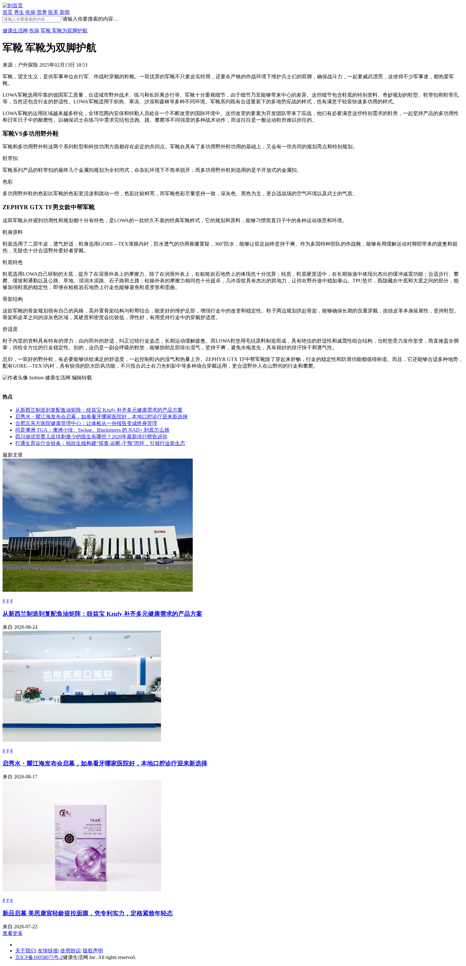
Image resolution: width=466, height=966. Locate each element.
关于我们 (25, 950)
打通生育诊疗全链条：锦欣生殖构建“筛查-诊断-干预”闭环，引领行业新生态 (100, 443)
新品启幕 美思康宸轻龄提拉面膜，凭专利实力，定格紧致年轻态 (88, 913)
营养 (42, 12)
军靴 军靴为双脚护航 (64, 30)
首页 (8, 12)
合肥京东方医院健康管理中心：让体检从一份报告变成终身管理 (86, 423)
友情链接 (48, 950)
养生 (19, 12)
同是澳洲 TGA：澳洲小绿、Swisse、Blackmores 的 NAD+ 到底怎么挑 (92, 430)
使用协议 (70, 950)
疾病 (30, 12)
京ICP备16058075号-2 (39, 957)
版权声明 (93, 950)
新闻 (65, 12)
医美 (53, 12)
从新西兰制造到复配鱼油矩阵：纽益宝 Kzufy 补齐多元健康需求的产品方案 (99, 410)
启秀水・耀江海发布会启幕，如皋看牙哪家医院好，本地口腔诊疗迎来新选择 (101, 416)
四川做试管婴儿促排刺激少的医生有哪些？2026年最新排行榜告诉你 (91, 436)
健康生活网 (15, 30)
